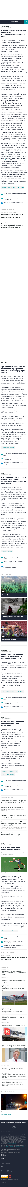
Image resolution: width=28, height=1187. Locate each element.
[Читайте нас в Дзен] (2, 1171)
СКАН (2, 1165)
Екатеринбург (5, 294)
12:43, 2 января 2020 (6, 27)
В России (4, 236)
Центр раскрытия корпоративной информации (10, 1167)
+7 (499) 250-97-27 (20, 1146)
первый (3, 160)
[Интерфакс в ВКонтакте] (7, 1171)
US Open (4, 931)
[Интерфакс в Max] (11, 1171)
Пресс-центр (18, 1122)
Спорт (3, 843)
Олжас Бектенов (13, 771)
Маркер (2, 1158)
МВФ (22, 187)
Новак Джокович (12, 931)
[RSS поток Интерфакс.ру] (9, 1171)
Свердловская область (8, 691)
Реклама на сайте (5, 1124)
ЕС (19, 187)
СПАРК (2, 1154)
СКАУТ (2, 1157)
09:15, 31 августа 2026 (6, 844)
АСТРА (2, 1159)
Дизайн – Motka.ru (5, 1182)
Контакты (3, 1122)
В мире (3, 473)
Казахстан (4, 771)
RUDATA (2, 1166)
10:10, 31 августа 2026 (6, 237)
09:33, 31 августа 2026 (6, 718)
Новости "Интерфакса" (5, 1163)
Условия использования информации (9, 1179)
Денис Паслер (14, 294)
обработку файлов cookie (12, 1143)
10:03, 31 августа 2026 (6, 364)
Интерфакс (14, 21)
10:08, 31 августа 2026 (6, 651)
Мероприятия (13, 1124)
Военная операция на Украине (10, 1112)
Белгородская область (8, 447)
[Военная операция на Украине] (14, 1110)
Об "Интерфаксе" (10, 1122)
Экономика (5, 26)
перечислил (15, 160)
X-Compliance (3, 1155)
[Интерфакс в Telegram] (5, 1171)
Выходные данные (5, 1181)
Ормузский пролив (7, 551)
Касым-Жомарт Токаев (8, 774)
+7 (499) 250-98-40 (9, 1146)
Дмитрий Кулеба (12, 187)
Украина (4, 187)
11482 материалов (6, 1114)
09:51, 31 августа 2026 (6, 474)
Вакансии (24, 1122)
